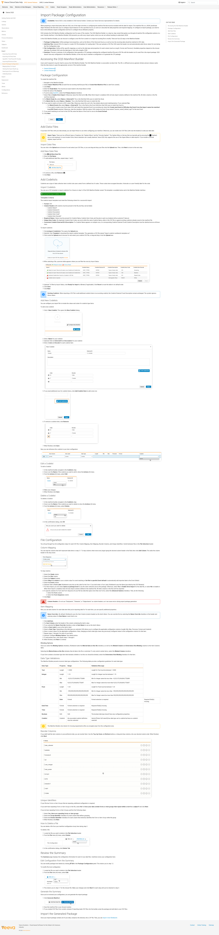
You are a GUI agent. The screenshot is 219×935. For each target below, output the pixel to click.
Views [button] (3, 41)
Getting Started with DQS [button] (9, 18)
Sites (11, 7)
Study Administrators (75, 7)
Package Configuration (174, 28)
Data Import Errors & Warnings (11, 71)
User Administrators (89, 7)
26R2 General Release (30, 2)
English (182, 2)
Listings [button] (4, 21)
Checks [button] (4, 34)
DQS (47, 7)
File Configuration (173, 36)
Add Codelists (172, 33)
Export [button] (3, 77)
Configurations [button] (6, 90)
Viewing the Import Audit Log (10, 69)
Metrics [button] (4, 31)
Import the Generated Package (176, 41)
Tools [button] (3, 83)
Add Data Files (172, 31)
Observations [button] (5, 28)
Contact (192, 925)
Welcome (5, 7)
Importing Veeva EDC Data (10, 54)
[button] (3, 12)
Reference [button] (5, 93)
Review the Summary (174, 39)
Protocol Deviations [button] (7, 38)
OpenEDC (56, 93)
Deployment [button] (5, 80)
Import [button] (3, 51)
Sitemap (211, 925)
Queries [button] (4, 25)
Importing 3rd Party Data (9, 56)
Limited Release (49, 70)
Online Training (201, 925)
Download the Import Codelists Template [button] (53, 194)
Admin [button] (3, 86)
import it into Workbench (110, 918)
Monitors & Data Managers (23, 7)
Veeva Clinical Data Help (13, 2)
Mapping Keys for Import (9, 66)
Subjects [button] (4, 44)
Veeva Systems (26, 930)
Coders (52, 7)
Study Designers (62, 7)
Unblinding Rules (7, 74)
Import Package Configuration (10, 64)
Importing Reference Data (10, 61)
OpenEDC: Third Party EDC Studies (12, 59)
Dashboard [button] (5, 48)
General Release (49, 68)
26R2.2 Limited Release (46, 2)
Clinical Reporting (38, 7)
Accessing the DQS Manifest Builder (178, 26)
